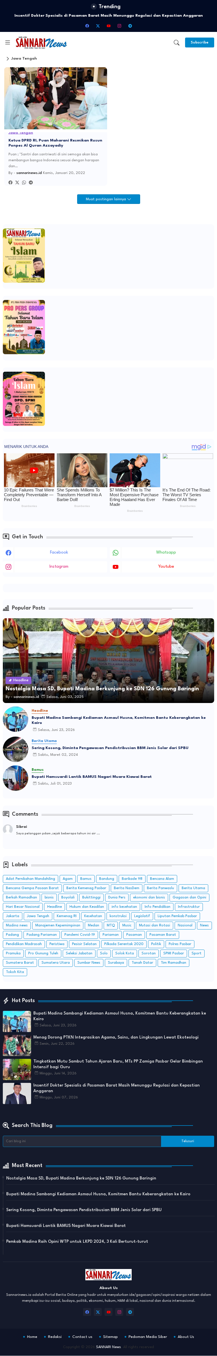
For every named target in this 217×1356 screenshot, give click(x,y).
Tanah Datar (142, 963)
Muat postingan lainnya (106, 199)
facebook (59, 552)
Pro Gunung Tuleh (43, 953)
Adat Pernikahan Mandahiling (30, 879)
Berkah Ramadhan (21, 897)
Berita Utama (193, 888)
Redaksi (55, 1337)
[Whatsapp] (24, 183)
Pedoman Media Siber (148, 1337)
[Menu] (7, 42)
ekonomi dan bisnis (149, 897)
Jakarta (12, 916)
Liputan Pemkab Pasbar (177, 916)
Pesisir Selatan (84, 944)
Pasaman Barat (162, 935)
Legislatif (142, 916)
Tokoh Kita (15, 972)
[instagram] (119, 26)
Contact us (82, 1337)
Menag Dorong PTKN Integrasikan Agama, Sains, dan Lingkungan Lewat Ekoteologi (116, 1037)
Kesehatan (93, 916)
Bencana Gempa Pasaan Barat (32, 888)
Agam (68, 879)
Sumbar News (88, 963)
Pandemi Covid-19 (79, 935)
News (204, 925)
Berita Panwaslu (160, 888)
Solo (104, 953)
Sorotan (149, 953)
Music (126, 925)
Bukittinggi (91, 897)
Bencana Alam (162, 879)
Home (32, 1337)
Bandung (106, 879)
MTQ (111, 925)
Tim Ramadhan (173, 963)
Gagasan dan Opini (189, 897)
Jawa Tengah (38, 916)
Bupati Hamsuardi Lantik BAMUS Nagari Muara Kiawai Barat (92, 777)
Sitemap (110, 1337)
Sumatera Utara (56, 963)
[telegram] (130, 26)
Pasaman (134, 935)
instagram (58, 567)
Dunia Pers (116, 897)
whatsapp (166, 552)
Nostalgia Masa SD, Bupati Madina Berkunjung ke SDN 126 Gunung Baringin (81, 1178)
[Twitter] (17, 183)
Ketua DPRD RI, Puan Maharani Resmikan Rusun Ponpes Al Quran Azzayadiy (55, 142)
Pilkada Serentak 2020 (124, 944)
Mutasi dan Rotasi (154, 925)
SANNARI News (108, 1347)
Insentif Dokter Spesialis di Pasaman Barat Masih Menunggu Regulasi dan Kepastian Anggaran (116, 1088)
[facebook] (87, 26)
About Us (186, 1337)
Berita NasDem (126, 888)
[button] (176, 42)
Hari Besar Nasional (23, 907)
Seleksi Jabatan (79, 953)
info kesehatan (124, 907)
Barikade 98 (132, 879)
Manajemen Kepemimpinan (57, 925)
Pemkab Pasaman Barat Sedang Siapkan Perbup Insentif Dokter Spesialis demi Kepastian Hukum (108, 16)
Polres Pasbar (180, 944)
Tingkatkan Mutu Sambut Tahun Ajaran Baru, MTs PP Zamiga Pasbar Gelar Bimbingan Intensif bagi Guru (118, 1064)
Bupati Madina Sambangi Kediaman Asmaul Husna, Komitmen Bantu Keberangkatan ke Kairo (119, 720)
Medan (93, 925)
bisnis (49, 897)
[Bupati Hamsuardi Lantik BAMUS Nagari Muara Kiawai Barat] (15, 778)
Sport (196, 953)
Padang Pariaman (42, 935)
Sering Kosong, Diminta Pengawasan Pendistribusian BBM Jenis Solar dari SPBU (110, 748)
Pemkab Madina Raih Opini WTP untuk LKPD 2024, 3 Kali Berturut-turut (77, 1242)
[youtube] (108, 26)
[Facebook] (10, 183)
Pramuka (13, 953)
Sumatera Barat (20, 963)
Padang (12, 935)
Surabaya (116, 963)
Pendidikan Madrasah (24, 944)
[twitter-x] (98, 26)
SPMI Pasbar (173, 953)
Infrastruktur (189, 907)
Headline (54, 907)
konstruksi (118, 916)
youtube (166, 567)
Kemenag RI (67, 916)
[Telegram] (31, 183)
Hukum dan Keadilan (87, 907)
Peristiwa (56, 944)
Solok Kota (124, 953)
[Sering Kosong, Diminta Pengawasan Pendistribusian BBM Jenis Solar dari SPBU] (15, 749)
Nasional (185, 925)
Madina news (17, 925)
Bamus (86, 879)
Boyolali (68, 897)
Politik (156, 944)
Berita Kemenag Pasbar (86, 888)
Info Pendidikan (157, 907)
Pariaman (111, 935)
